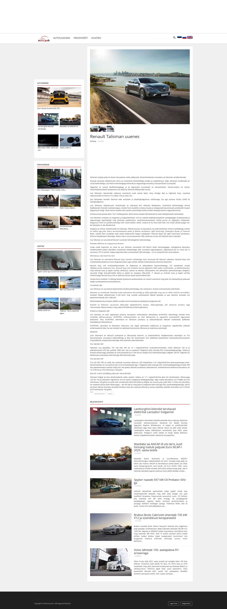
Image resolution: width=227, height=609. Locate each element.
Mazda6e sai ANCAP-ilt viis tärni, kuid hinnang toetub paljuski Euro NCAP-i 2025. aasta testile (158, 447)
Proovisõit (81, 37)
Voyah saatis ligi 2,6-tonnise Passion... (52, 271)
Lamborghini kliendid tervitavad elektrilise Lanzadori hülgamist (155, 410)
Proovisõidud (43, 165)
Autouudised (61, 37)
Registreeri (186, 603)
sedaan (110, 393)
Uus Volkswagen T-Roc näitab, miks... (51, 190)
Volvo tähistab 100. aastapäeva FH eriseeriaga (156, 551)
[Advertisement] (113, 16)
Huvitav (96, 37)
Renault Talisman (100, 393)
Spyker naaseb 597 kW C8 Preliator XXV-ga (160, 481)
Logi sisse (173, 603)
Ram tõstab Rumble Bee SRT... (49, 108)
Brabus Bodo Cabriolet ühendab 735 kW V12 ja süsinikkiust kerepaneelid (160, 516)
